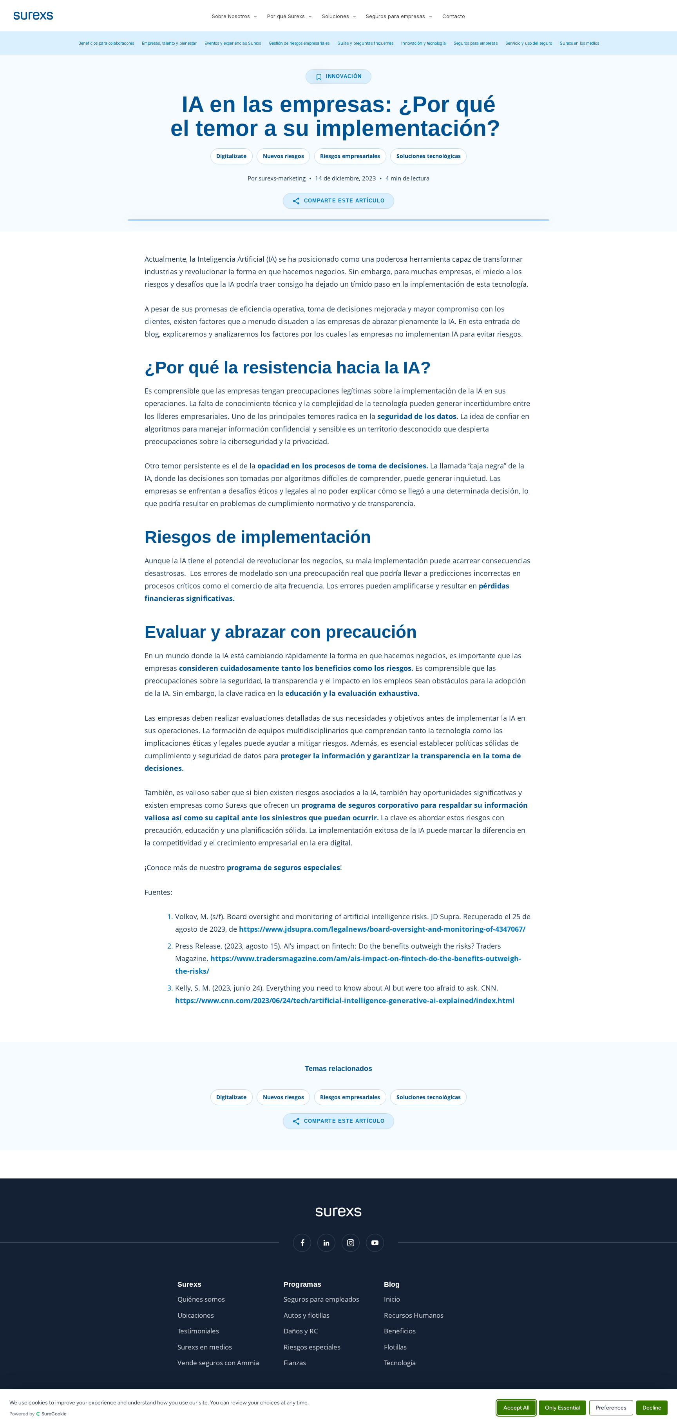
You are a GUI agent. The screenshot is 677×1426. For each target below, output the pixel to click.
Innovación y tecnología (423, 43)
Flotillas (395, 1346)
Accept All (516, 1407)
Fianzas (295, 1362)
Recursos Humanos (413, 1315)
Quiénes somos (201, 1299)
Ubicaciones (195, 1315)
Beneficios (400, 1330)
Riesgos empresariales (350, 156)
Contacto (453, 16)
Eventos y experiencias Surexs (233, 43)
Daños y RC (301, 1330)
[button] (253, 16)
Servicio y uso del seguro (528, 43)
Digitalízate (231, 156)
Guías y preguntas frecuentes (365, 43)
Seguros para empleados (321, 1299)
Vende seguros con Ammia (218, 1362)
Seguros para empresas (476, 43)
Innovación (344, 76)
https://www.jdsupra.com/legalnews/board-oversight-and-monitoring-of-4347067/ (382, 929)
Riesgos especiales (312, 1346)
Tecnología (400, 1362)
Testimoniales (198, 1330)
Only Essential (562, 1407)
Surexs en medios (204, 1346)
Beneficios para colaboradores (106, 43)
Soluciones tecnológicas (428, 156)
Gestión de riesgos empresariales (299, 43)
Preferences (611, 1407)
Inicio (392, 1299)
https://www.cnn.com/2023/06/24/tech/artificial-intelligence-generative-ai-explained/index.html (345, 1000)
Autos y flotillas (306, 1315)
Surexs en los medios (579, 43)
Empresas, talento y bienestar (169, 43)
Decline (652, 1407)
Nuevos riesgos (283, 156)
